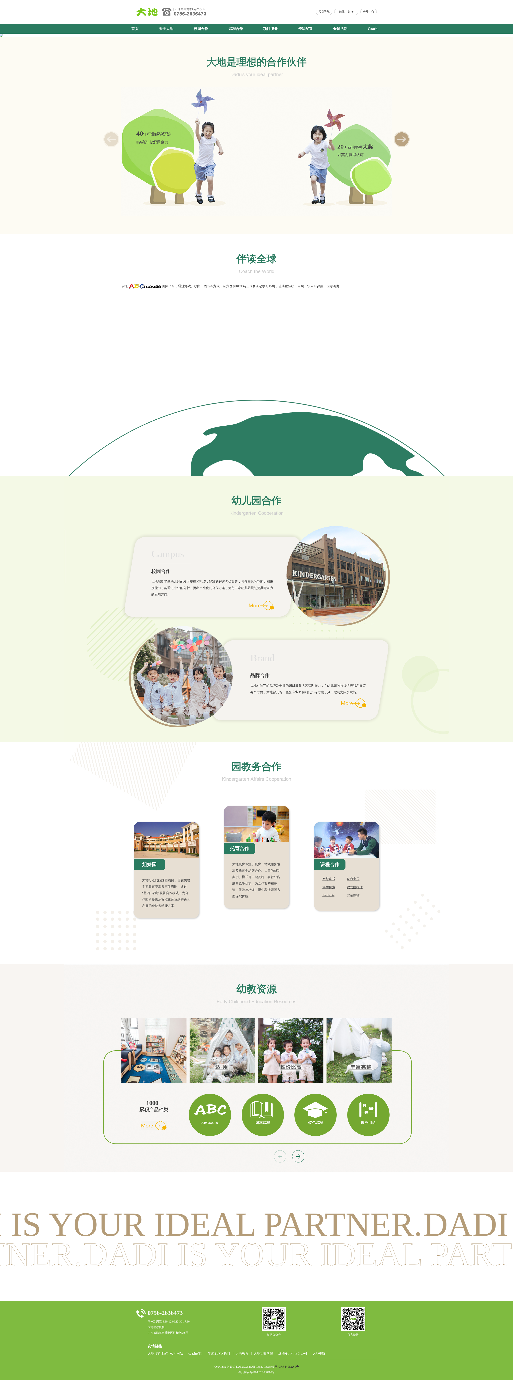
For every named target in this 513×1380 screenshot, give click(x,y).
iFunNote (328, 895)
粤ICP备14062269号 (287, 1366)
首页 (135, 29)
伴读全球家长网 (220, 1353)
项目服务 (270, 29)
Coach (373, 29)
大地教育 (243, 1353)
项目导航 (324, 11)
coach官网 (197, 1353)
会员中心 (368, 11)
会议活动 (340, 29)
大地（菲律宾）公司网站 (167, 1353)
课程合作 (236, 29)
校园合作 (201, 29)
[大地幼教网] (147, 12)
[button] (402, 139)
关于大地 (166, 29)
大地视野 (319, 1353)
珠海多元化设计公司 (294, 1353)
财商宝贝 (353, 879)
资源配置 (305, 29)
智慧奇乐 (328, 879)
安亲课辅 (353, 895)
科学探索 (328, 887)
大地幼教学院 (265, 1353)
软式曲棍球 (355, 887)
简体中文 (344, 11)
